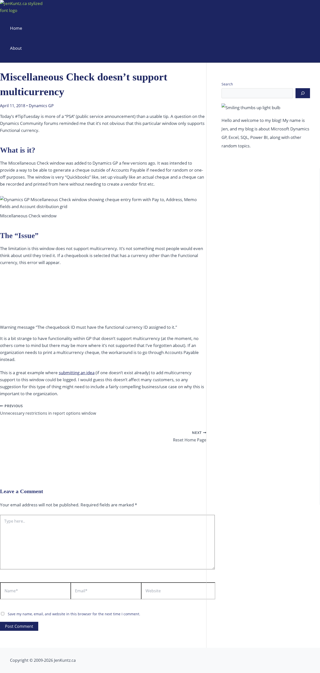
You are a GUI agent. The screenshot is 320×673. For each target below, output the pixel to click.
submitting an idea (76, 372)
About (16, 48)
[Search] (303, 93)
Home (16, 28)
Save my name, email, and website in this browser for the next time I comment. (74, 614)
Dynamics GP (41, 105)
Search (227, 84)
